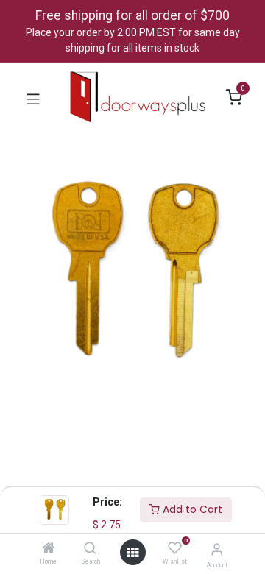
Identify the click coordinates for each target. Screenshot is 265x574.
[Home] (48, 549)
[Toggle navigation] (33, 98)
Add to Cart (191, 509)
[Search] (90, 549)
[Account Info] (217, 549)
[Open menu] (132, 552)
